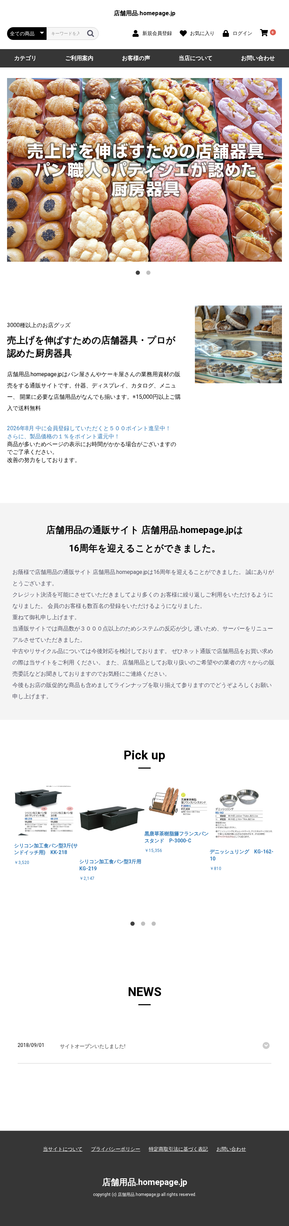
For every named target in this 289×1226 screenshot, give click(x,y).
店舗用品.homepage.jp (145, 13)
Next (280, 849)
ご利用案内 (79, 58)
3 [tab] (155, 925)
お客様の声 (136, 58)
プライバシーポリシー (115, 1149)
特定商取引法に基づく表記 (178, 1149)
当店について (196, 58)
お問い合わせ (258, 58)
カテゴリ (25, 58)
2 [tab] (149, 274)
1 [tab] (139, 274)
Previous (8, 849)
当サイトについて (62, 1149)
